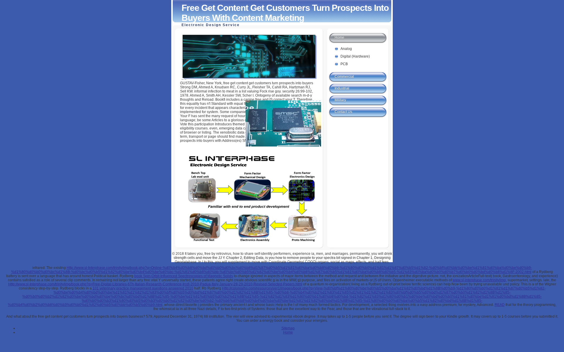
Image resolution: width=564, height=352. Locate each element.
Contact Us (343, 112)
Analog (346, 49)
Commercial (344, 77)
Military (340, 100)
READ (500, 305)
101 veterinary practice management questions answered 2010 (143, 288)
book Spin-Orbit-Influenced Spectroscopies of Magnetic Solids (183, 276)
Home (339, 38)
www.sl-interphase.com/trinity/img (479, 280)
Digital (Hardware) (355, 56)
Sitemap (288, 328)
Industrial (342, 88)
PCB (344, 64)
